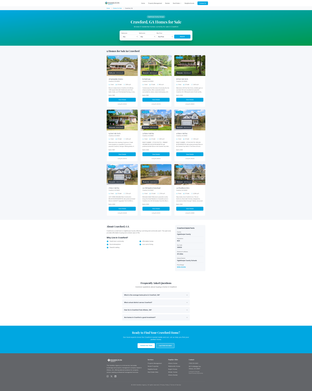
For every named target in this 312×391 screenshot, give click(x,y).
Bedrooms (124, 33)
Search (182, 36)
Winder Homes (172, 372)
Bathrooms (142, 33)
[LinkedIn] (115, 376)
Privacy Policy (164, 385)
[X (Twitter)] (111, 376)
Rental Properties (153, 366)
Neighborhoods (189, 3)
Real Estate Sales (153, 372)
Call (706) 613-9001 (165, 345)
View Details (122, 100)
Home (143, 3)
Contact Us (202, 3)
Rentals (167, 3)
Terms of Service (175, 385)
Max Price (159, 33)
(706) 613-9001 (193, 363)
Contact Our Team (146, 345)
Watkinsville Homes (174, 366)
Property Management (155, 3)
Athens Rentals (173, 375)
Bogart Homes (172, 369)
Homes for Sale (117, 8)
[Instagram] (108, 376)
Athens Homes (172, 363)
